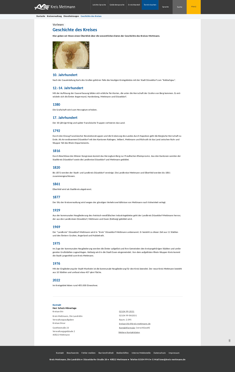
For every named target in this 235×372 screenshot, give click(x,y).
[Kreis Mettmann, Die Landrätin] (117, 360)
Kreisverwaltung (54, 16)
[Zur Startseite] (60, 7)
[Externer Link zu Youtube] (122, 367)
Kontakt (60, 353)
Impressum (174, 353)
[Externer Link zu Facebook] (100, 367)
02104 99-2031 (126, 312)
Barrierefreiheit (106, 353)
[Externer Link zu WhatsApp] (128, 367)
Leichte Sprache (99, 5)
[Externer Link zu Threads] (111, 367)
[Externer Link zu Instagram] (106, 367)
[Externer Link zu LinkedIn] (117, 367)
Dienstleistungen (71, 16)
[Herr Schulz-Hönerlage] (117, 322)
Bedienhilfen (123, 353)
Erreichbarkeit (134, 5)
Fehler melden (88, 353)
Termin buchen (150, 5)
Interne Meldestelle (141, 353)
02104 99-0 (144, 360)
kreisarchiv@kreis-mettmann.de (134, 324)
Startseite (40, 16)
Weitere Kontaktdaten (129, 332)
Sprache (165, 7)
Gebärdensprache (117, 5)
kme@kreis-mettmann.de (172, 360)
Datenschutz (160, 353)
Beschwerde (73, 353)
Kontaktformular (127, 328)
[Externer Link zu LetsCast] (133, 367)
